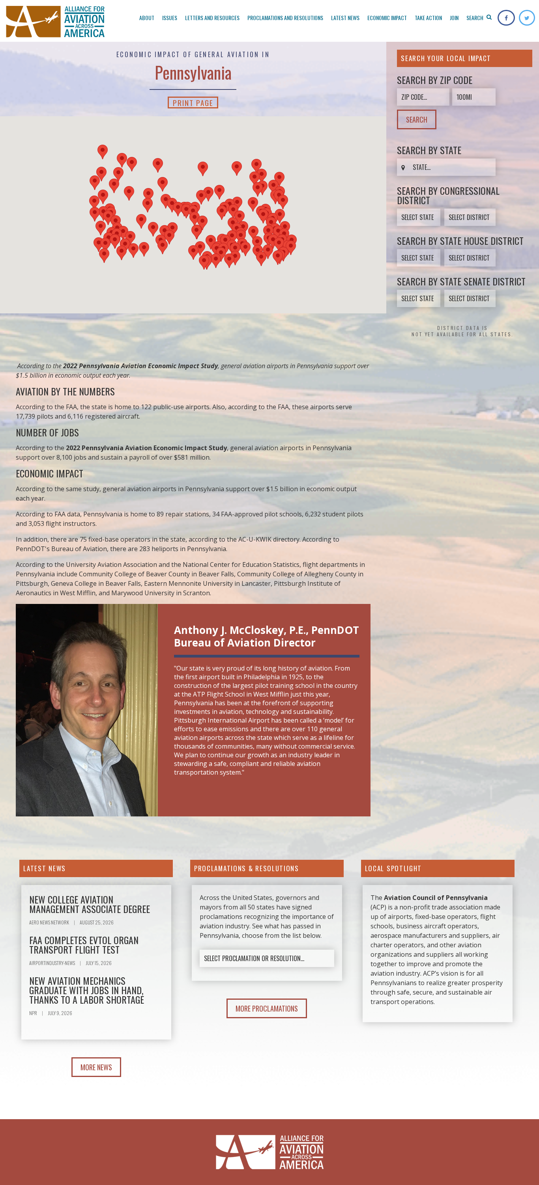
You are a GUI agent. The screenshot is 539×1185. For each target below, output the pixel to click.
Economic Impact (387, 17)
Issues (169, 17)
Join (454, 17)
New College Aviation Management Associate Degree (89, 904)
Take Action (428, 17)
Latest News (345, 17)
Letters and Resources (212, 17)
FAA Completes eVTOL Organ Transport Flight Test (83, 944)
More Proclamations (267, 1008)
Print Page (193, 102)
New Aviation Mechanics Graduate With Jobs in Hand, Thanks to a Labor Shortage (86, 989)
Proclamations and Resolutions (285, 17)
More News (96, 1067)
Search (475, 17)
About (146, 17)
